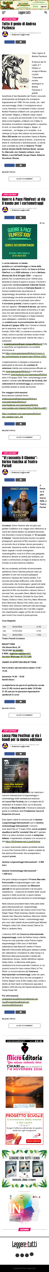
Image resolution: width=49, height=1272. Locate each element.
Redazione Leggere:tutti (20, 35)
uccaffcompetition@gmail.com (16, 1002)
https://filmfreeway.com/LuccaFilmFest (23, 841)
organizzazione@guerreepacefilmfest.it (23, 344)
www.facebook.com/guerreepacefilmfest (29, 374)
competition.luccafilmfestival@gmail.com (20, 999)
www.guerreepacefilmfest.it (18, 371)
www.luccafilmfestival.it (12, 1005)
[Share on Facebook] (9, 42)
